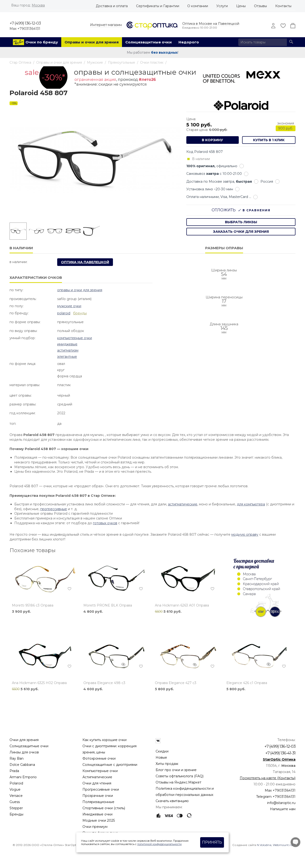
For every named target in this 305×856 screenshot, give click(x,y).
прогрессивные (53, 509)
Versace (16, 796)
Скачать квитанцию (172, 801)
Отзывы (260, 6)
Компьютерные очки (74, 338)
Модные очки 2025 (98, 820)
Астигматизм (67, 350)
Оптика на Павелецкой (85, 262)
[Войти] (271, 26)
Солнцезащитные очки (148, 42)
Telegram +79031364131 (275, 796)
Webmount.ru (283, 845)
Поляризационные (98, 802)
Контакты (283, 6)
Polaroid (63, 313)
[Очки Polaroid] (241, 105)
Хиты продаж (167, 764)
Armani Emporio (23, 777)
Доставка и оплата (112, 6)
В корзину (212, 140)
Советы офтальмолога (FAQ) (179, 776)
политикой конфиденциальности (159, 844)
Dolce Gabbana (22, 765)
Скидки (162, 751)
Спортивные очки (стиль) (103, 808)
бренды (80, 313)
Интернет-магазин (106, 25)
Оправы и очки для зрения (92, 42)
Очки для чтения (96, 783)
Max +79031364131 (25, 28)
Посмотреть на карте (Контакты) (267, 778)
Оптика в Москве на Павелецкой (210, 23)
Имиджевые (67, 344)
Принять (212, 842)
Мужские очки (69, 306)
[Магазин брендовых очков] (152, 25)
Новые (161, 757)
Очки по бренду (41, 42)
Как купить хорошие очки (104, 740)
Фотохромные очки (99, 758)
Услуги (222, 6)
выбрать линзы (241, 222)
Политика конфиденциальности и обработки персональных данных (185, 791)
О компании (197, 6)
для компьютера (251, 504)
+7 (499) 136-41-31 (280, 753)
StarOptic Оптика (279, 759)
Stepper (16, 808)
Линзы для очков (24, 752)
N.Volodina (264, 845)
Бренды (16, 814)
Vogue (15, 789)
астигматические (182, 504)
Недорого (188, 42)
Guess (15, 802)
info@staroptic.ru (281, 803)
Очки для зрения (24, 740)
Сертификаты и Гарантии (157, 6)
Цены (241, 6)
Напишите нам (282, 809)
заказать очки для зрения (241, 231)
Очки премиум (94, 827)
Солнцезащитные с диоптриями (109, 765)
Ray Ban (17, 758)
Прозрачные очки (97, 796)
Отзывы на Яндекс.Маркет (178, 782)
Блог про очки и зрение (176, 770)
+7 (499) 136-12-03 (25, 23)
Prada (14, 771)
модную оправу (244, 534)
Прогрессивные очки (100, 789)
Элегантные (67, 356)
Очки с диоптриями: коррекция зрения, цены (109, 749)
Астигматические (97, 777)
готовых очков (105, 523)
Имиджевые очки (97, 814)
